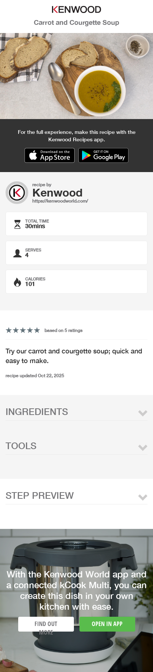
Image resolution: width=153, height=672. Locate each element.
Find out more (46, 626)
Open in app (107, 624)
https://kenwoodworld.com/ (60, 201)
